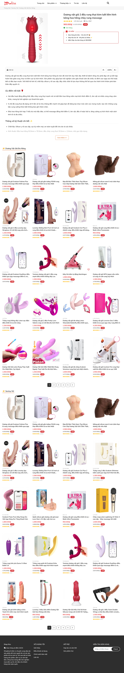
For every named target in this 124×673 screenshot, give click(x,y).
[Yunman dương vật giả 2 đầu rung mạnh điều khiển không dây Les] (46, 257)
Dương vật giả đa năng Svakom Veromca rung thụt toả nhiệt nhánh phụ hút (75, 369)
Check (115, 649)
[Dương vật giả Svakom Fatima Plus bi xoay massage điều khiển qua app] (16, 164)
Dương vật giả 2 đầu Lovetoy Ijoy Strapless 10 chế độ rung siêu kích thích (14, 230)
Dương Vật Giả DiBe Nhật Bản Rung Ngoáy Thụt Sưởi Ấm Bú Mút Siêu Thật (46, 369)
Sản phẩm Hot (68, 651)
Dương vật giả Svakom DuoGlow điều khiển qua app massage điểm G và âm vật (16, 276)
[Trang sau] (72, 385)
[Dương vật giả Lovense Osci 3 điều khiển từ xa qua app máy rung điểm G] (106, 303)
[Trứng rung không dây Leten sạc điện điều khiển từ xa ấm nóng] (16, 303)
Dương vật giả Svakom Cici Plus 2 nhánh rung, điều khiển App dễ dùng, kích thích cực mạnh (76, 230)
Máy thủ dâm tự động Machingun (75, 274)
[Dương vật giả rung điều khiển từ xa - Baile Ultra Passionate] (106, 211)
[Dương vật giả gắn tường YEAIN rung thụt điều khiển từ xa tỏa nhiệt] (46, 164)
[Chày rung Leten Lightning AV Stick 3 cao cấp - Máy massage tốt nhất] (106, 500)
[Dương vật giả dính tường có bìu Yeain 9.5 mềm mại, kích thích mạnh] (16, 592)
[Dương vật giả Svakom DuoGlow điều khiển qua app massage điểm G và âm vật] (16, 257)
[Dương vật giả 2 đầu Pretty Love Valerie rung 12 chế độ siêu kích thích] (46, 303)
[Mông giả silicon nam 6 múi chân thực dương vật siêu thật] (106, 164)
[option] (32, 38)
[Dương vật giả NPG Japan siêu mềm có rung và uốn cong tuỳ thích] (106, 257)
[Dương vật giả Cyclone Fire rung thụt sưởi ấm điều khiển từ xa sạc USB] (106, 350)
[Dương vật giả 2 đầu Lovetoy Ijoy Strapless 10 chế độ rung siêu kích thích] (16, 211)
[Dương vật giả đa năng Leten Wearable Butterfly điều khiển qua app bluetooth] (76, 303)
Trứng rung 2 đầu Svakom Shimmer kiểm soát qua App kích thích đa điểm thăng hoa (106, 473)
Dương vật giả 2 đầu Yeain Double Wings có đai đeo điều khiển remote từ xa (106, 612)
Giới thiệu (37, 648)
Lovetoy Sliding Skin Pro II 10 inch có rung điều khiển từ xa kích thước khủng (46, 230)
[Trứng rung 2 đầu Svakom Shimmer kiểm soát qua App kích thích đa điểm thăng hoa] (106, 453)
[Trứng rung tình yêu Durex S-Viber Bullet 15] (16, 546)
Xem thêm (61, 138)
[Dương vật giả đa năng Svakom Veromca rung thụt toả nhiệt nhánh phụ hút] (76, 350)
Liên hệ (36, 657)
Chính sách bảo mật (40, 654)
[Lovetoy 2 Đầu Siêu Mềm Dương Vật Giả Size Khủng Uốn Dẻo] (46, 592)
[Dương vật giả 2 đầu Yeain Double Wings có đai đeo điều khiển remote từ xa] (106, 592)
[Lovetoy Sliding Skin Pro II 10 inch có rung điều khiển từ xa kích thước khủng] (46, 211)
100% (109, 70)
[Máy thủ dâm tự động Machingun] (76, 257)
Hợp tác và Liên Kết (70, 648)
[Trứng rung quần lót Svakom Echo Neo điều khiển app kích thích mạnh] (46, 546)
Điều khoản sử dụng (40, 651)
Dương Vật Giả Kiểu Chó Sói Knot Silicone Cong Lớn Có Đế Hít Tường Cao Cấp (75, 612)
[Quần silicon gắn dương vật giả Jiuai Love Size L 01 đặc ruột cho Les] (46, 500)
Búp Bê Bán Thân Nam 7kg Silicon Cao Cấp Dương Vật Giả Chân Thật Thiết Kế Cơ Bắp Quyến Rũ (75, 183)
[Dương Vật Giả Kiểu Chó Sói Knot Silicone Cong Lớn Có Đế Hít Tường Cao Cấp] (76, 592)
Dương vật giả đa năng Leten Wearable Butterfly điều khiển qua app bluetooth (75, 323)
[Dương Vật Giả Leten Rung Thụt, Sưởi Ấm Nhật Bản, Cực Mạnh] (16, 350)
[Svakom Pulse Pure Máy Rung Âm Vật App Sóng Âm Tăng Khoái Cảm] (16, 500)
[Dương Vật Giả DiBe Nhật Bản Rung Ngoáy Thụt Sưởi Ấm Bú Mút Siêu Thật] (46, 350)
